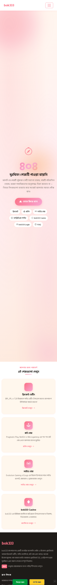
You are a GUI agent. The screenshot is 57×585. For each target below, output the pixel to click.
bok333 (7, 543)
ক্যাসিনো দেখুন (27, 523)
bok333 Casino (40, 218)
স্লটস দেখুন (27, 446)
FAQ (39, 224)
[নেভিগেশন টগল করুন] (49, 5)
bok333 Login (24, 224)
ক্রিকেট (15, 211)
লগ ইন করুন (37, 582)
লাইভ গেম (41, 211)
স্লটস (28, 211)
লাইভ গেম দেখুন (27, 484)
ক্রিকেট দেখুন (27, 408)
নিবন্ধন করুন (20, 582)
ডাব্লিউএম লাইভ (20, 218)
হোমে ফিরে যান (30, 201)
